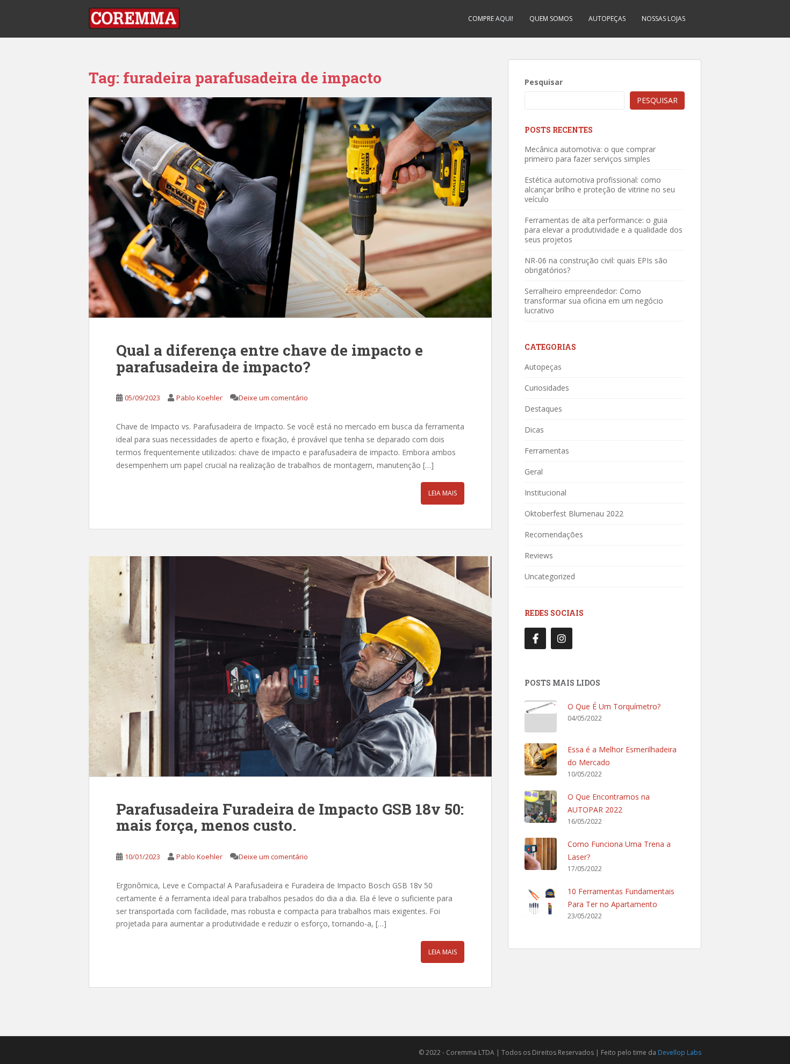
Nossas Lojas (663, 18)
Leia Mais (442, 493)
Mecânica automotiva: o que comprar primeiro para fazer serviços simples (590, 154)
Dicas (534, 430)
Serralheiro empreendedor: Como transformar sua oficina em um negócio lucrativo (594, 300)
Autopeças (607, 18)
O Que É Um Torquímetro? (614, 706)
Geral (534, 471)
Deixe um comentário (273, 397)
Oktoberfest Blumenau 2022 (574, 513)
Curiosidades (547, 388)
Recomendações (554, 534)
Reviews (539, 555)
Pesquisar (544, 82)
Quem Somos (550, 18)
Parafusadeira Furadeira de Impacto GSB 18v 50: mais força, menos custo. (290, 817)
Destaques (543, 409)
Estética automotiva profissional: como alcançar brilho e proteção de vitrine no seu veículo (600, 189)
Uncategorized (550, 576)
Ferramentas (547, 450)
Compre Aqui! (490, 18)
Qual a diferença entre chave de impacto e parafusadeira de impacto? (269, 358)
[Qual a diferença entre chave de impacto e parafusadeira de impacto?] (290, 207)
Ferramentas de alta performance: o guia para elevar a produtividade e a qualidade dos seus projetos (604, 230)
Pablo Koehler (199, 397)
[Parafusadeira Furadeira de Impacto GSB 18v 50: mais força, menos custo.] (290, 666)
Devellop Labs (679, 1052)
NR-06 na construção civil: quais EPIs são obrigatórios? (596, 265)
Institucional (545, 492)
